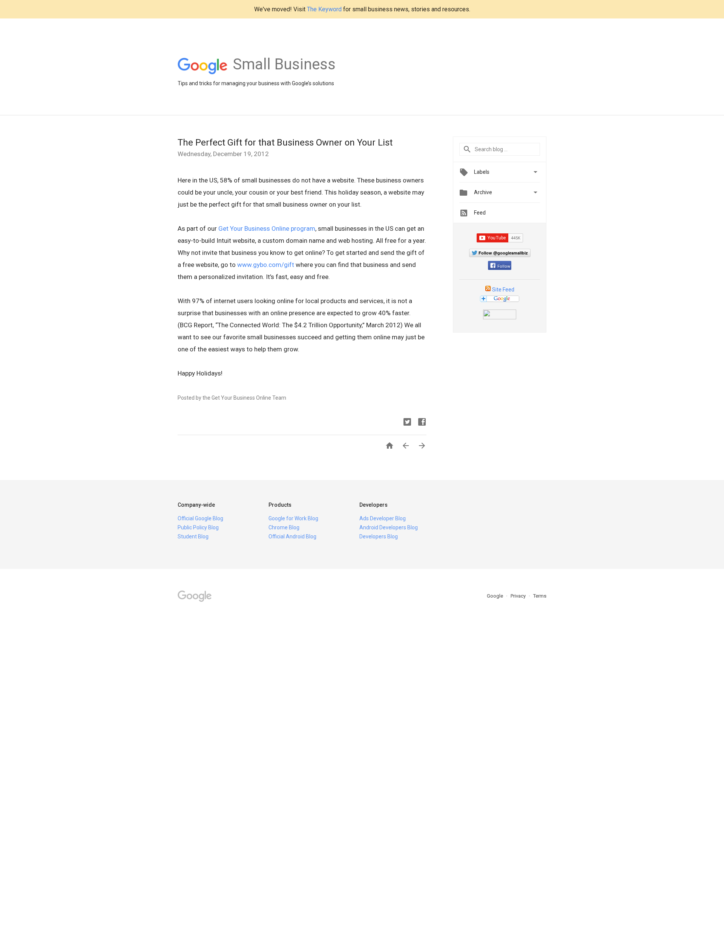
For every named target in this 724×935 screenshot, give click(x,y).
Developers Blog (378, 536)
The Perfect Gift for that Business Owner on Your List (285, 142)
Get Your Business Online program (266, 228)
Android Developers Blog (388, 527)
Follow (503, 266)
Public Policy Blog (198, 527)
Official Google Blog (200, 518)
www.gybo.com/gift (265, 264)
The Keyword (324, 9)
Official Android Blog (292, 536)
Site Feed (503, 290)
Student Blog (193, 536)
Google (495, 596)
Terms (539, 596)
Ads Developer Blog (382, 518)
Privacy (519, 596)
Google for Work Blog (293, 518)
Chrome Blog (283, 527)
